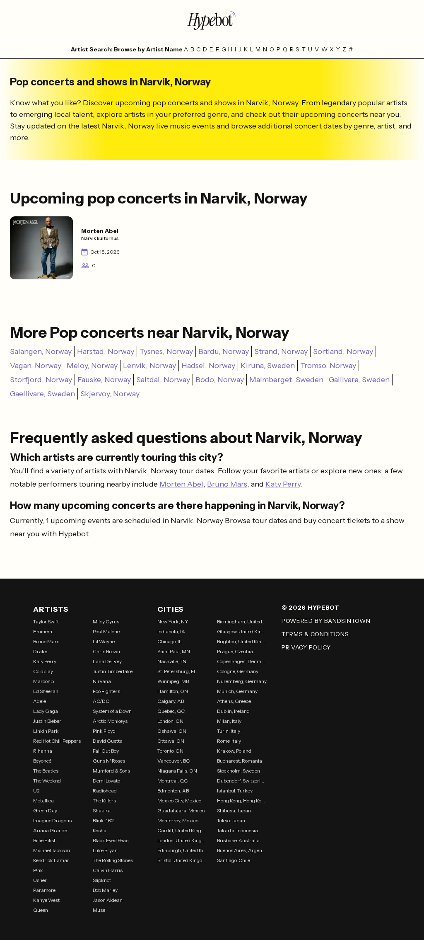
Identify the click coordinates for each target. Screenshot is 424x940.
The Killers (104, 800)
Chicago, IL (169, 641)
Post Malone (106, 631)
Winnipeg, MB (173, 681)
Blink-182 (103, 820)
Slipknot (102, 880)
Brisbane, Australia (238, 840)
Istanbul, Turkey (235, 790)
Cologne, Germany (237, 671)
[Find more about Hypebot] (212, 20)
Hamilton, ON (172, 691)
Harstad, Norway (105, 351)
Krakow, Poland (234, 751)
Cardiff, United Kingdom (182, 830)
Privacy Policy (306, 647)
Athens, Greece (234, 701)
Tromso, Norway (328, 365)
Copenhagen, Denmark (242, 661)
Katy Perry (282, 484)
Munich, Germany (237, 691)
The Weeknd (47, 781)
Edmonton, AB (173, 790)
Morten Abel (181, 484)
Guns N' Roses (109, 761)
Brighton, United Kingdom (242, 641)
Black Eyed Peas (110, 840)
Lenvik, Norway (149, 365)
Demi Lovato (106, 781)
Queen (40, 910)
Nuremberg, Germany (242, 681)
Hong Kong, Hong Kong (242, 800)
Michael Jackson (51, 850)
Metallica (43, 800)
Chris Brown (106, 651)
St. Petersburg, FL (177, 671)
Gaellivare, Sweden (42, 393)
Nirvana (102, 681)
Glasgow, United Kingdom (242, 631)
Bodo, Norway (219, 379)
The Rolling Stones (113, 860)
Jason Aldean (108, 900)
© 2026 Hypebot (311, 607)
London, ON (170, 721)
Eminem (42, 631)
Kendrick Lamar (51, 860)
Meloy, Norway (92, 365)
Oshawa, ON (171, 731)
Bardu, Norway (223, 351)
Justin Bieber (47, 721)
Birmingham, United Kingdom (242, 621)
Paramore (44, 890)
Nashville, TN (171, 661)
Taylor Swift (46, 621)
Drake (40, 651)
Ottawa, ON (170, 741)
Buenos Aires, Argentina (242, 850)
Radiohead (105, 790)
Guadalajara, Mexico (181, 810)
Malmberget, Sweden (286, 379)
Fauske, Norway (104, 379)
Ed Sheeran (45, 691)
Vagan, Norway (35, 365)
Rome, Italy (229, 741)
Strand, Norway (281, 351)
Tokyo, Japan (231, 820)
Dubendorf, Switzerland (242, 781)
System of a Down (112, 711)
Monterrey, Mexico (177, 820)
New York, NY (172, 621)
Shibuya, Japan (234, 810)
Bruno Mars (227, 484)
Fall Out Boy (106, 751)
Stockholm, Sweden (238, 771)
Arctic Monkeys (110, 721)
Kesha (99, 830)
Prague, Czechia (235, 651)
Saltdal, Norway (163, 379)
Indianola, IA (171, 631)
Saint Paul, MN (173, 651)
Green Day (45, 810)
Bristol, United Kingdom (182, 860)
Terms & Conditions (315, 634)
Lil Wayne (104, 641)
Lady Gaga (45, 711)
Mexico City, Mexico (179, 800)
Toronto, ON (170, 751)
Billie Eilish (45, 840)
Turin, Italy (228, 731)
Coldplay (43, 671)
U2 (36, 790)
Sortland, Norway (343, 351)
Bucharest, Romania (239, 761)
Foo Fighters (106, 691)
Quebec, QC (171, 711)
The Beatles (45, 771)
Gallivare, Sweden (359, 379)
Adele (39, 701)
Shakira (102, 810)
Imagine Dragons (52, 820)
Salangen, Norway (41, 351)
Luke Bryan (105, 850)
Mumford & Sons (111, 771)
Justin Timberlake (112, 671)
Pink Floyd (104, 731)
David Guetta (108, 741)
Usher (40, 880)
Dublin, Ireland (233, 711)
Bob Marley (105, 890)
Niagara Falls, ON (177, 771)
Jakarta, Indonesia (237, 830)
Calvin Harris (108, 870)
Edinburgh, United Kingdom (182, 850)
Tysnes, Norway (166, 351)
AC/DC (101, 701)
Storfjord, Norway (41, 379)
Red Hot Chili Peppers (57, 741)
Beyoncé (42, 761)
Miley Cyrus (106, 621)
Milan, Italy (229, 721)
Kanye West (46, 900)
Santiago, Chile (233, 860)
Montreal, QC (172, 781)
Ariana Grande (50, 830)
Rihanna (42, 751)
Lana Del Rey (107, 661)
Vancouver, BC (173, 761)
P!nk (38, 870)
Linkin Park (46, 731)
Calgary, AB (170, 701)
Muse (99, 910)
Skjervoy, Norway (110, 393)
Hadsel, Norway (208, 365)
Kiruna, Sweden (268, 365)
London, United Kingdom (182, 840)
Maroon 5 (43, 681)
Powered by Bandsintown (326, 621)
